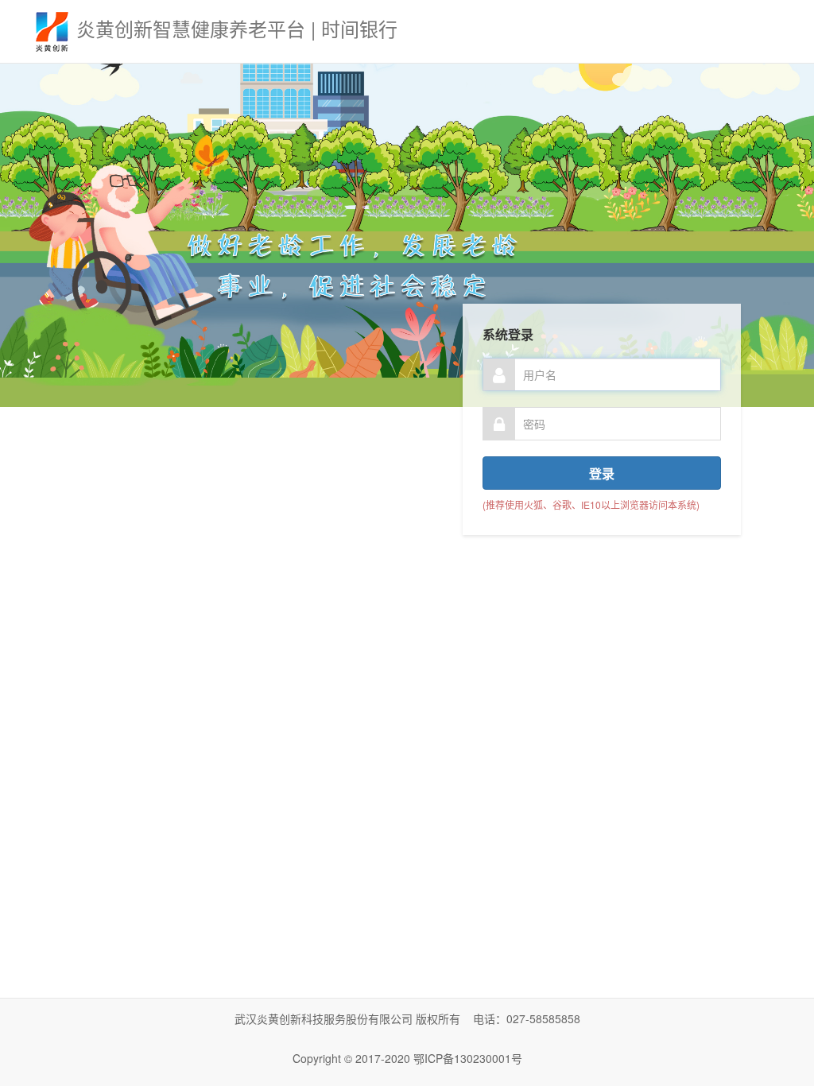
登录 (601, 473)
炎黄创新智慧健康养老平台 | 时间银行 (236, 28)
